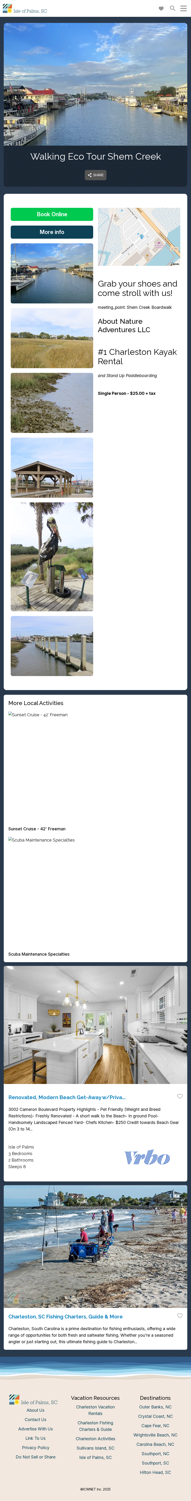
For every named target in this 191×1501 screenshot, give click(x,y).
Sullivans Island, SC (95, 1448)
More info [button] (52, 232)
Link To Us (35, 1438)
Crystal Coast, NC (155, 1416)
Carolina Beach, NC (155, 1444)
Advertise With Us (35, 1428)
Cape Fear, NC (155, 1425)
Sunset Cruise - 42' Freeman (36, 828)
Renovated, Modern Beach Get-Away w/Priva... (67, 1097)
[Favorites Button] (161, 8)
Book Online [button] (52, 214)
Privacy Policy (35, 1447)
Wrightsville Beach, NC (155, 1435)
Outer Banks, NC (155, 1406)
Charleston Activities (95, 1438)
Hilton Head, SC (155, 1472)
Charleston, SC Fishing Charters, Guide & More (65, 1317)
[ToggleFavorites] (180, 1096)
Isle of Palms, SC (95, 1457)
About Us (35, 1410)
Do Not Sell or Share (35, 1456)
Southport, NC (155, 1453)
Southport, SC (155, 1463)
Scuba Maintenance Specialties (39, 954)
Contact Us (35, 1419)
